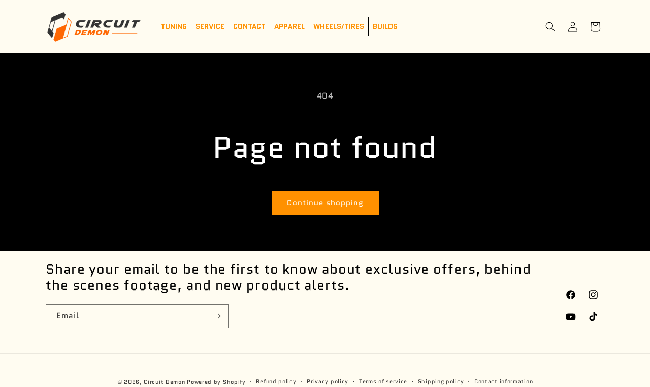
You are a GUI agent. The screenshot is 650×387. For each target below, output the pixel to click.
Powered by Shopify (216, 382)
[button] (550, 27)
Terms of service (383, 381)
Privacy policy (327, 381)
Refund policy (276, 381)
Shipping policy (441, 381)
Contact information (503, 381)
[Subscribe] (217, 316)
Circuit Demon (164, 382)
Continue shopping (325, 202)
